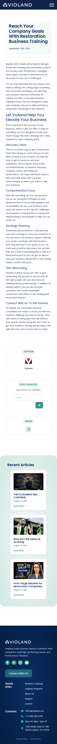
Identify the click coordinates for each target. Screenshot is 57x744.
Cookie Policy (35, 739)
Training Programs (34, 688)
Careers (28, 703)
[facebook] (7, 662)
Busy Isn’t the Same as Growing (27, 541)
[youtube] (26, 662)
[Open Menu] (51, 5)
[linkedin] (14, 662)
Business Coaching (34, 683)
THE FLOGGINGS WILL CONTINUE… (26, 496)
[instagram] (20, 662)
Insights (29, 698)
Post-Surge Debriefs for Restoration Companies (28, 585)
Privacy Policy (21, 739)
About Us (29, 693)
